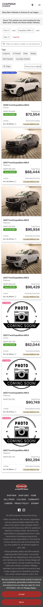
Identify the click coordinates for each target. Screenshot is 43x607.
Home (33, 495)
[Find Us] (32, 5)
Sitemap (35, 503)
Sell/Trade (9, 499)
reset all (16, 37)
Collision (21, 499)
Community (33, 499)
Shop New (11, 495)
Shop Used (24, 495)
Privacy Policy (22, 503)
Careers (8, 503)
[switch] (39, 5)
